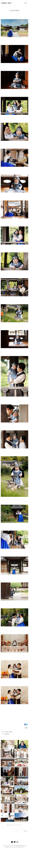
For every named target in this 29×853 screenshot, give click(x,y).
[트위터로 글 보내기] (27, 724)
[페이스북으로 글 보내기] (25, 724)
